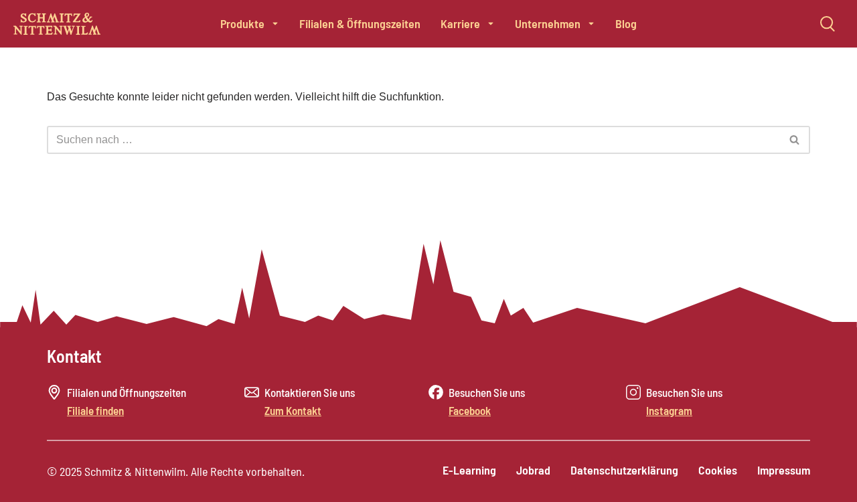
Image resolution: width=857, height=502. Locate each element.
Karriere (460, 23)
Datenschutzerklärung (624, 470)
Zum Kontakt (292, 410)
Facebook (470, 410)
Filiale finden (95, 410)
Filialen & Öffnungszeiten (359, 23)
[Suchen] (795, 140)
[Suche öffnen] (827, 23)
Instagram (669, 410)
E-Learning (469, 470)
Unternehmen (547, 23)
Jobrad (533, 470)
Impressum (783, 470)
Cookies (717, 470)
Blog (626, 23)
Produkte (242, 23)
